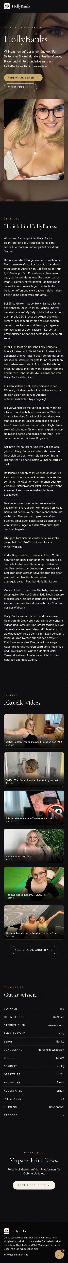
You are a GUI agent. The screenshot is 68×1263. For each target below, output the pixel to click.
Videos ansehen (23, 77)
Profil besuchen (34, 1185)
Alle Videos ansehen (34, 949)
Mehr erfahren (20, 87)
